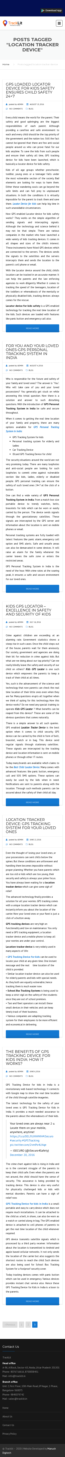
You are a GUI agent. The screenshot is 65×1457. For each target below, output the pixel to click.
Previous (10, 1324)
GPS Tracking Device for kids (24, 956)
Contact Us (8, 1425)
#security (15, 1140)
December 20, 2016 (22, 1155)
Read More (32, 328)
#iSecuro (47, 1136)
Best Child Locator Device (27, 767)
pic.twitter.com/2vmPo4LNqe (28, 1145)
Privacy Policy (9, 1433)
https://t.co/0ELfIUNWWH (26, 1136)
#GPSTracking (30, 1140)
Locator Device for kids (24, 203)
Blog (31, 109)
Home (5, 64)
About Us (7, 1416)
